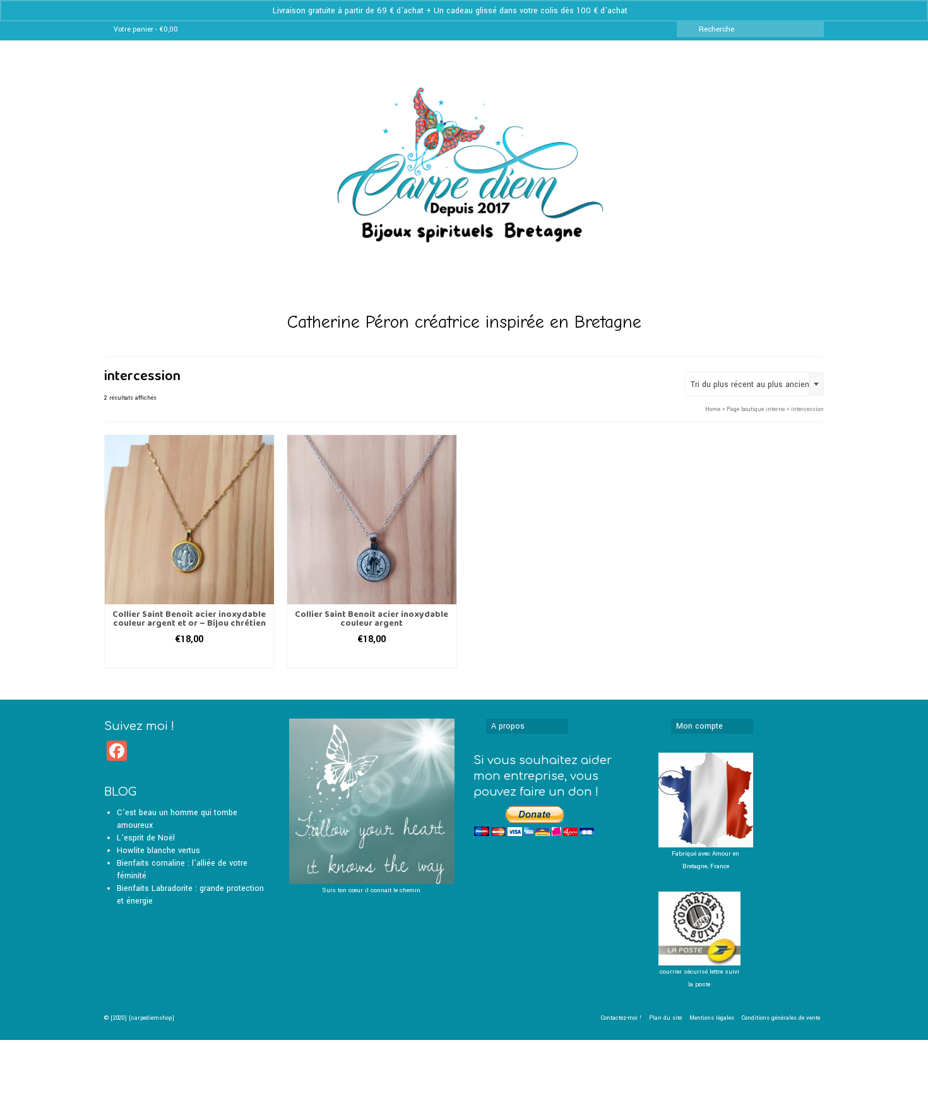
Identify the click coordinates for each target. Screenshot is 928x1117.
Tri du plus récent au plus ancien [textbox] (750, 384)
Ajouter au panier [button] (189, 658)
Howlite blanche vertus (158, 850)
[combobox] (754, 384)
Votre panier (146, 29)
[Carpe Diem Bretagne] (464, 182)
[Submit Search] (686, 29)
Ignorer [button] (642, 10)
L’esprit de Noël (146, 838)
